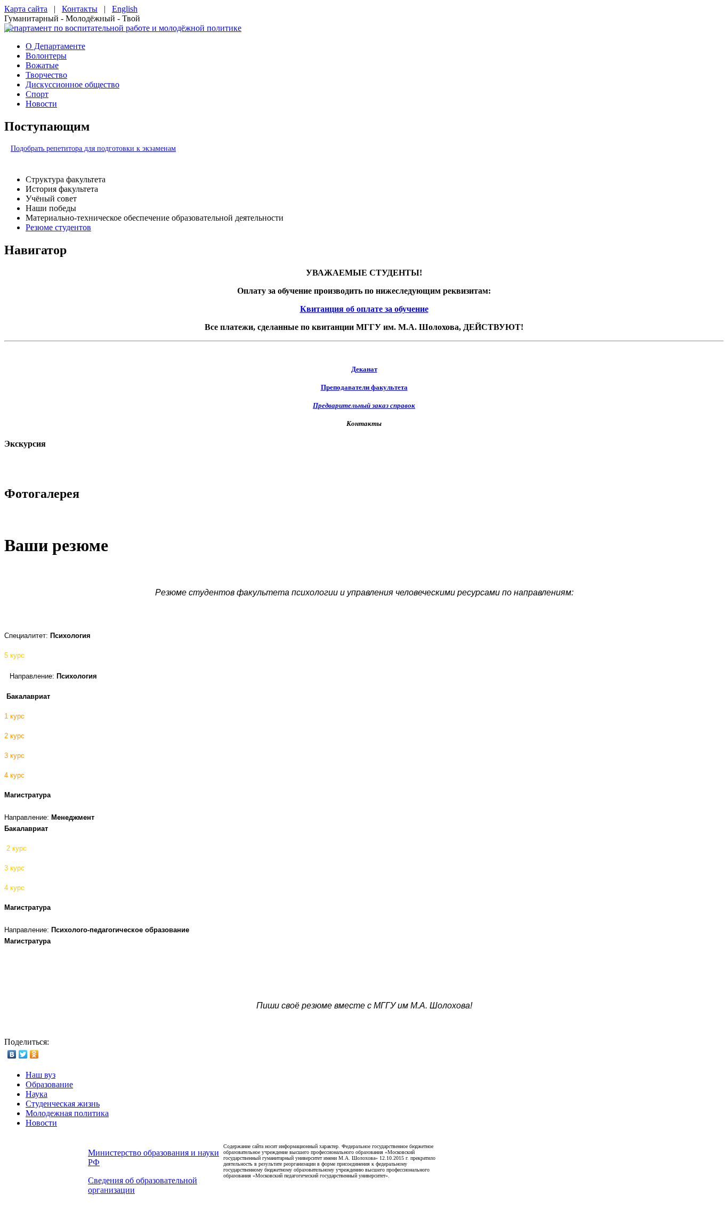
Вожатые (42, 65)
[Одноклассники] (34, 1054)
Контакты (80, 8)
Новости (41, 103)
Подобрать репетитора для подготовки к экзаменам (93, 148)
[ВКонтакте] (12, 1054)
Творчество (46, 74)
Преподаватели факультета (364, 387)
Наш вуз (40, 1074)
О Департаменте (55, 46)
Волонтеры (46, 55)
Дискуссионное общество (72, 84)
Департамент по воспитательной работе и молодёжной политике (122, 28)
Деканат (364, 369)
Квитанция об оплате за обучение (364, 308)
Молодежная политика (67, 1113)
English (124, 8)
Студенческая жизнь (63, 1103)
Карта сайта (25, 8)
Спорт (37, 94)
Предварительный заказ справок (364, 405)
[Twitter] (23, 1054)
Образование (49, 1084)
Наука (36, 1094)
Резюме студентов (58, 227)
